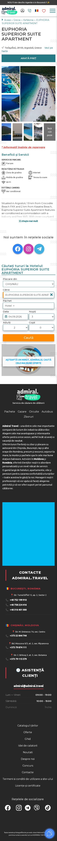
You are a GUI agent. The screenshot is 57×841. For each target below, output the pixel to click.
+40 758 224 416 (16, 604)
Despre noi (28, 758)
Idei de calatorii (27, 745)
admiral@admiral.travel (29, 685)
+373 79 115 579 (16, 659)
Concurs (27, 765)
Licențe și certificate (27, 785)
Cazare (22, 411)
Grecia (17, 20)
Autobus (47, 411)
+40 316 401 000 (16, 609)
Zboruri (28, 416)
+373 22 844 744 (16, 635)
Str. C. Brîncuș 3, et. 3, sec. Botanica (30, 655)
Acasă (7, 20)
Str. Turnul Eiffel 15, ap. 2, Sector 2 (30, 595)
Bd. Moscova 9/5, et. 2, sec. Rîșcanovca (30, 643)
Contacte (28, 772)
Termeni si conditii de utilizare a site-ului (28, 778)
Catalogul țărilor (27, 725)
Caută (28, 338)
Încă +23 (49, 131)
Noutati (28, 752)
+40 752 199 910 (16, 599)
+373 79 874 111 (16, 647)
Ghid (28, 738)
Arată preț (28, 58)
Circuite (34, 411)
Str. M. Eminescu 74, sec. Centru (30, 631)
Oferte (27, 732)
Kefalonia (28, 20)
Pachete (9, 411)
